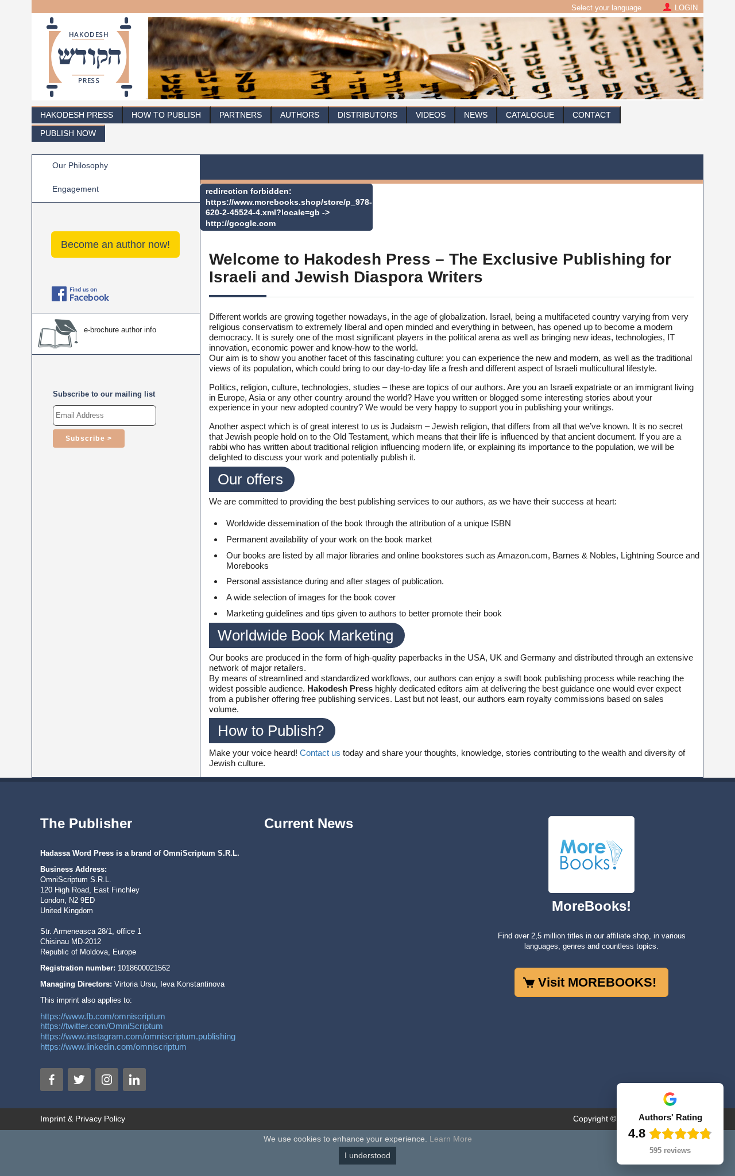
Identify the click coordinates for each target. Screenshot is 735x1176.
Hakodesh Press (76, 114)
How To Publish (166, 114)
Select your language (606, 7)
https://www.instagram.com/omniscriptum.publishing (137, 1036)
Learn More (451, 1138)
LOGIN (686, 7)
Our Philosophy (80, 165)
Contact (591, 114)
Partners (240, 114)
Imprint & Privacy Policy (82, 1118)
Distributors (367, 114)
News (476, 114)
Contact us (320, 753)
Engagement (75, 188)
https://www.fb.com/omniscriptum (102, 1016)
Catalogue (530, 114)
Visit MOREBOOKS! (597, 982)
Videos (431, 114)
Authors (299, 114)
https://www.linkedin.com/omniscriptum (113, 1046)
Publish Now (68, 133)
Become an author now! (115, 244)
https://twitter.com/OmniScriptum (101, 1026)
